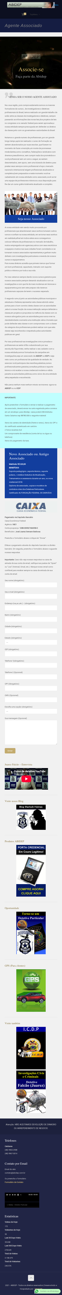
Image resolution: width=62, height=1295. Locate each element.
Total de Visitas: (11, 1253)
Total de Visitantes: (12, 1261)
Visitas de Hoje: (11, 1222)
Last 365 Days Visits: (13, 1246)
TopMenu (34, 14)
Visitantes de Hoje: (12, 1230)
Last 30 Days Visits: (13, 1238)
